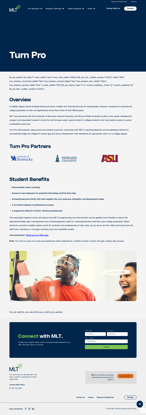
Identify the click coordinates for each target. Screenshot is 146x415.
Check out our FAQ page (37, 235)
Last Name (110, 330)
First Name (88, 330)
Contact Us (80, 397)
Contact (134, 1)
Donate (130, 8)
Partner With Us (113, 8)
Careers (91, 397)
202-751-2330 (16, 388)
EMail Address (89, 338)
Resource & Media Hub (119, 1)
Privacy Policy (132, 408)
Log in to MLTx (125, 376)
